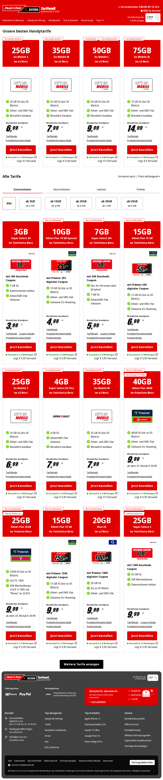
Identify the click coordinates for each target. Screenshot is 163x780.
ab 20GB (81, 203)
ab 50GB (132, 203)
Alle (9, 203)
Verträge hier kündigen (136, 746)
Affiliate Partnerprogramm (137, 735)
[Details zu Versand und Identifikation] (35, 157)
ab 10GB (55, 203)
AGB (10, 761)
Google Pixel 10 (92, 735)
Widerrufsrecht (50, 761)
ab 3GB (30, 203)
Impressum (108, 761)
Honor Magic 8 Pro (94, 741)
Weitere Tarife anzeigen (81, 664)
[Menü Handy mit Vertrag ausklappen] (46, 19)
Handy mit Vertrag (54, 718)
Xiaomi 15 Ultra (92, 730)
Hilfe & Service (151, 10)
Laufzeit (101, 189)
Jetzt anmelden (98, 702)
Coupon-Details (27, 333)
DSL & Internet (52, 747)
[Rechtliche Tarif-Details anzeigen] (22, 127)
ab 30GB (106, 203)
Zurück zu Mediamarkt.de (22, 765)
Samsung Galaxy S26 (95, 724)
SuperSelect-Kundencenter (138, 740)
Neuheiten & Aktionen (55, 730)
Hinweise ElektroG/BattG (89, 761)
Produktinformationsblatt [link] (18, 140)
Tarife (48, 724)
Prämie (141, 189)
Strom (48, 735)
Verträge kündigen (68, 761)
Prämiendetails (53, 337)
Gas (47, 741)
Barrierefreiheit (35, 761)
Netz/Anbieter (61, 189)
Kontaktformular (16, 740)
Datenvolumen (22, 189)
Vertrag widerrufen (142, 762)
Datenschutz (19, 761)
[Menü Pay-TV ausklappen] (105, 19)
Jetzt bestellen (21, 150)
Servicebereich (15, 732)
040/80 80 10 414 (16, 721)
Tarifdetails (11, 136)
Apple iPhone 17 (93, 718)
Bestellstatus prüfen (135, 718)
